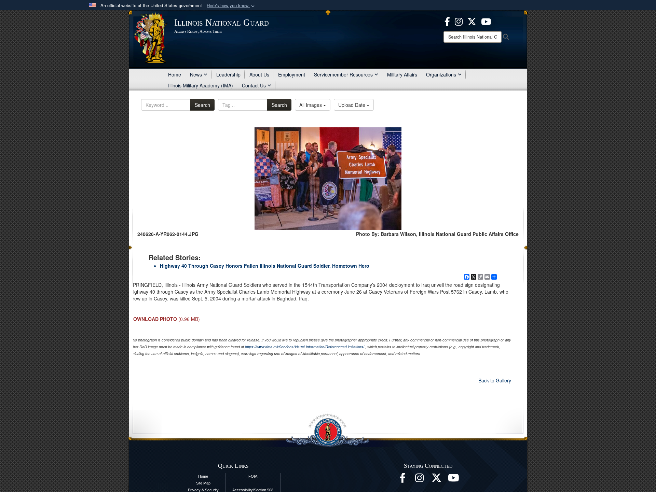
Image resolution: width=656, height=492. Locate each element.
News (196, 74)
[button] (231, 5)
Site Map (203, 483)
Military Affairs (402, 74)
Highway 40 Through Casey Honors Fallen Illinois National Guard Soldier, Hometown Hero (264, 265)
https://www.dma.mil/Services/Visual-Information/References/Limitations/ (304, 346)
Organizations (441, 74)
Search (202, 104)
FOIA (252, 476)
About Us (259, 74)
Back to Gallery (494, 380)
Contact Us (254, 85)
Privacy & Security (203, 490)
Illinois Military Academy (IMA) (200, 85)
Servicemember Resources (343, 74)
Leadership (228, 74)
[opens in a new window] (471, 20)
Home (174, 74)
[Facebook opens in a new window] (447, 20)
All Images (311, 104)
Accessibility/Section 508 (252, 490)
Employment (291, 74)
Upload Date (352, 104)
